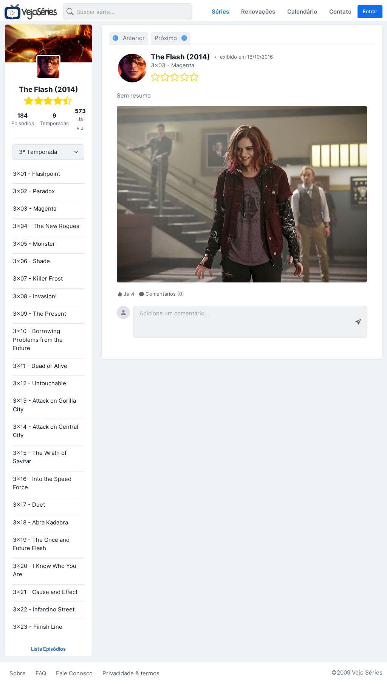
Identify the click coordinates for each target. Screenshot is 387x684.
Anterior (133, 38)
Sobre (17, 673)
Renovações (258, 11)
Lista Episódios (48, 649)
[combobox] (121, 13)
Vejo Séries (367, 672)
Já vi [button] (129, 294)
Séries (220, 11)
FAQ (41, 673)
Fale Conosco (74, 673)
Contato (340, 11)
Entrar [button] (370, 11)
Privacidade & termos (130, 673)
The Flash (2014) (48, 89)
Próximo (166, 38)
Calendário (302, 11)
